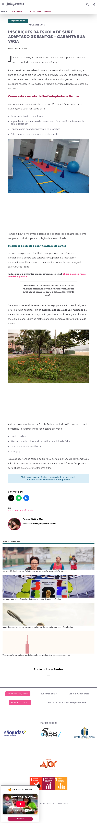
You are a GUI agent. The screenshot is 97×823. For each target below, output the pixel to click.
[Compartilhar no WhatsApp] (19, 498)
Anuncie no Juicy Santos (18, 694)
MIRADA (47, 11)
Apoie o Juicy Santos (19, 702)
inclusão (22, 510)
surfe (30, 510)
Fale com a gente (48, 694)
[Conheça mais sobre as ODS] (48, 783)
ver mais (91, 542)
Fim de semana (16, 11)
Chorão (28, 11)
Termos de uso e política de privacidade (66, 702)
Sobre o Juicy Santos (79, 694)
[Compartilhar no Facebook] (26, 498)
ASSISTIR (20, 819)
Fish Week (37, 11)
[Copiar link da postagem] (11, 498)
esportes (13, 510)
